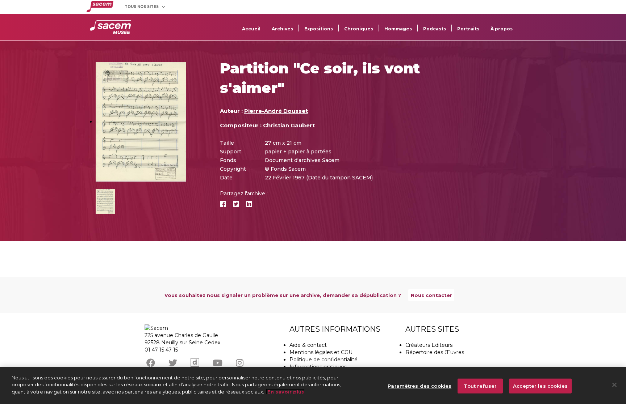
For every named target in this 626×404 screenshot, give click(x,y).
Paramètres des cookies (419, 386)
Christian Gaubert (289, 125)
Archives (282, 28)
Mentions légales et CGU (320, 352)
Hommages (398, 28)
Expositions (318, 28)
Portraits (468, 28)
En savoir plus (285, 392)
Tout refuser (480, 386)
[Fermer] (614, 385)
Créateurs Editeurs (428, 345)
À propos (502, 28)
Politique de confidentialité (323, 359)
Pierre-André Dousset (276, 110)
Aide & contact (308, 345)
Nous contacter (431, 295)
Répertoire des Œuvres (434, 352)
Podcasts (434, 28)
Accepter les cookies (540, 386)
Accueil (251, 28)
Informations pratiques (318, 366)
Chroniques (358, 28)
